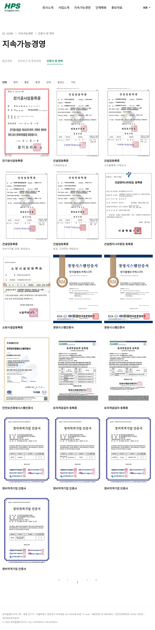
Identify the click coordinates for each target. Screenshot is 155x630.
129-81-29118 (136, 614)
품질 (26, 82)
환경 (37, 82)
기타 (73, 82)
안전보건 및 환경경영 (29, 60)
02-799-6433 (107, 614)
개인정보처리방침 (10, 618)
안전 (48, 82)
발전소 (61, 82)
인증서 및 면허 (55, 60)
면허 (15, 82)
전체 (4, 82)
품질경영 (7, 60)
